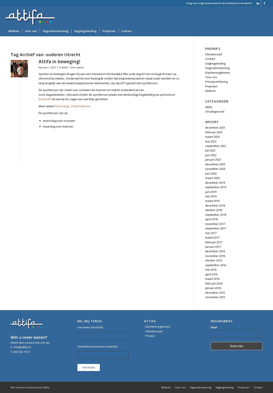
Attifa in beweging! (59, 62)
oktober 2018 (213, 210)
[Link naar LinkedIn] (258, 3)
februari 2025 (213, 132)
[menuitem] (14, 31)
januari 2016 (213, 288)
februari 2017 (213, 242)
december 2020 (215, 164)
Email (214, 327)
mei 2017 (210, 233)
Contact (210, 59)
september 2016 (215, 265)
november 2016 (215, 256)
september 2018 (215, 215)
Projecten (211, 86)
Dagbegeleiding (215, 63)
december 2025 (215, 127)
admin (80, 67)
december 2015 (215, 293)
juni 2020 (210, 173)
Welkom (210, 91)
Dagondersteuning (217, 68)
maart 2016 (212, 279)
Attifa (65, 67)
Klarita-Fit (45, 99)
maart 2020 (212, 178)
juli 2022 (210, 150)
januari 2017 (213, 247)
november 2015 (215, 297)
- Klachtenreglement (157, 326)
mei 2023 (210, 141)
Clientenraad (213, 54)
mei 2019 (210, 196)
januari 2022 (213, 159)
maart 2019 (212, 201)
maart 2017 (212, 237)
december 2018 (215, 205)
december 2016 (215, 251)
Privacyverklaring (216, 82)
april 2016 (211, 274)
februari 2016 (213, 283)
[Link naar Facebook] (264, 3)
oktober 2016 (213, 260)
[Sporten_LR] (19, 68)
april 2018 (211, 219)
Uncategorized (214, 111)
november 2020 (215, 169)
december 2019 (215, 183)
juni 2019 (210, 192)
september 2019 (215, 187)
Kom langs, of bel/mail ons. (73, 106)
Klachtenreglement (217, 73)
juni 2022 (210, 155)
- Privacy (149, 336)
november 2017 (215, 224)
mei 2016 (210, 269)
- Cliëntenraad (153, 331)
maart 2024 (212, 137)
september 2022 (215, 146)
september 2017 (215, 228)
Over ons (211, 77)
